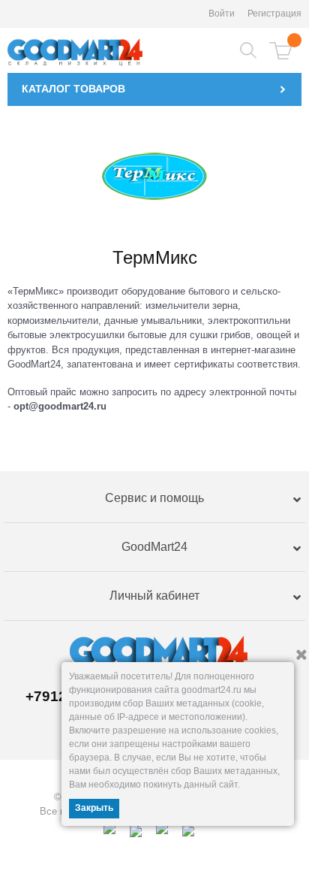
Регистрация (275, 13)
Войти (221, 13)
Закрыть (94, 808)
